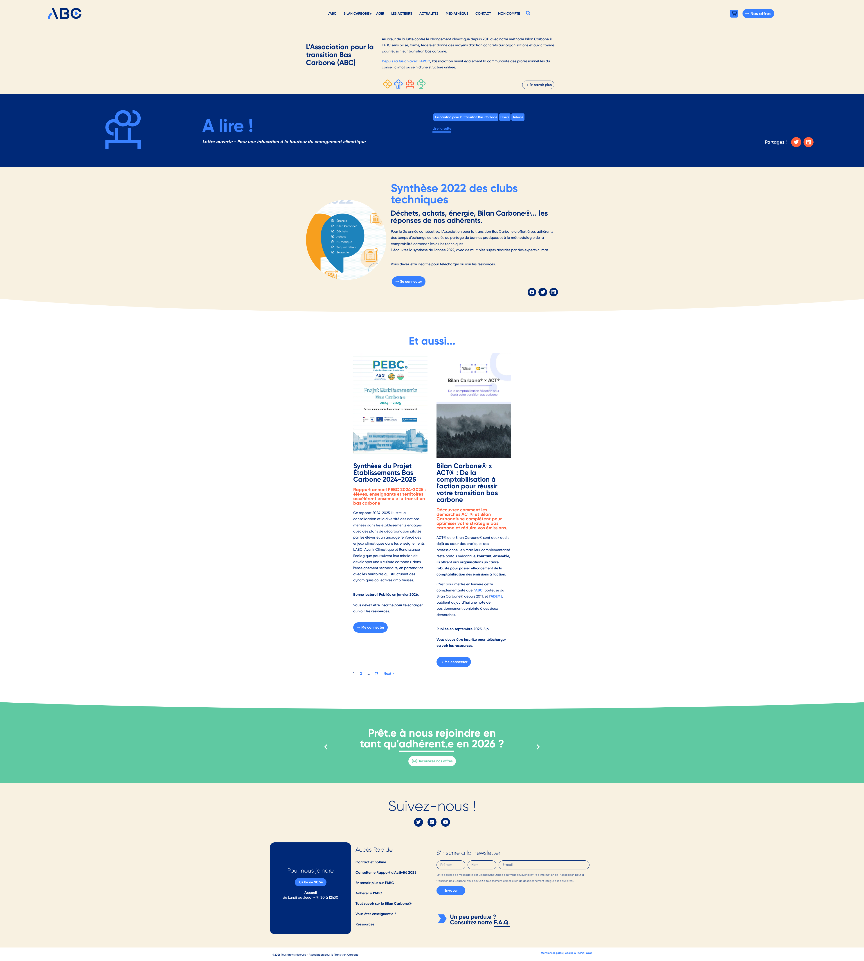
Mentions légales (552, 952)
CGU (589, 952)
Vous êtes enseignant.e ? (376, 913)
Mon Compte (509, 13)
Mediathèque (457, 13)
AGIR (380, 13)
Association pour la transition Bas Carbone (465, 117)
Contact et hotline (371, 862)
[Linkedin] (432, 822)
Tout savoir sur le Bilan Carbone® (384, 903)
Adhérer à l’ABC (369, 893)
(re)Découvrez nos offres (432, 761)
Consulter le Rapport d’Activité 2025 (386, 872)
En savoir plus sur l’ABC (375, 882)
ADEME (496, 596)
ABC (479, 590)
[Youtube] (445, 822)
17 (376, 673)
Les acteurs (401, 13)
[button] (528, 13)
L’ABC (332, 13)
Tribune (518, 117)
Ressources (365, 924)
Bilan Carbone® (358, 13)
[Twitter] (418, 822)
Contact (483, 13)
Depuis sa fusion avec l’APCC (406, 61)
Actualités (429, 13)
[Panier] (734, 14)
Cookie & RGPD (574, 952)
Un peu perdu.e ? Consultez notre (473, 919)
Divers (504, 117)
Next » (389, 673)
